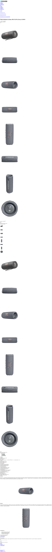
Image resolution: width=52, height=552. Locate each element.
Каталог (1, 2)
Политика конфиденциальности (2, 551)
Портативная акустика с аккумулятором (5, 16)
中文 (2, 9)
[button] (3, 540)
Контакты (1, 3)
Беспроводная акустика (3, 15)
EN (0, 9)
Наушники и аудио (2, 12)
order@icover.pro (2, 545)
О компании (1, 7)
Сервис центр (2, 4)
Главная (1, 6)
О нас (1, 543)
